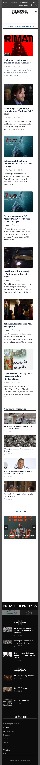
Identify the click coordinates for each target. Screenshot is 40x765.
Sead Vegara (9, 170)
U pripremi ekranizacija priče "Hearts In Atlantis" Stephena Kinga (18, 376)
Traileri (5, 739)
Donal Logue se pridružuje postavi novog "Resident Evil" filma (18, 111)
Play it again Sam (9, 731)
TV (4, 746)
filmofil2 (8, 225)
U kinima (6, 750)
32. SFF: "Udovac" (21, 688)
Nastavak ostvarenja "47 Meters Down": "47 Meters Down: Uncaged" (17, 219)
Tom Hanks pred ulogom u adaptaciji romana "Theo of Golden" (24, 655)
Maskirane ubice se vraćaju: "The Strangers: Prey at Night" (17, 274)
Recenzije (20, 670)
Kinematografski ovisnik (11, 724)
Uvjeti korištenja (24, 2)
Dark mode (23, 5)
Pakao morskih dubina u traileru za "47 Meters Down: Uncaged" (18, 163)
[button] (36, 12)
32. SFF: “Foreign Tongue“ (24, 676)
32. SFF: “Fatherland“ (22, 700)
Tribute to (6, 742)
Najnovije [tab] (10, 409)
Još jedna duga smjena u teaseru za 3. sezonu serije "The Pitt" (23, 630)
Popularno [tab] (21, 409)
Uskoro (19, 511)
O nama (5, 2)
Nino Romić (9, 66)
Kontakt (34, 2)
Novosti (6, 727)
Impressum (14, 2)
